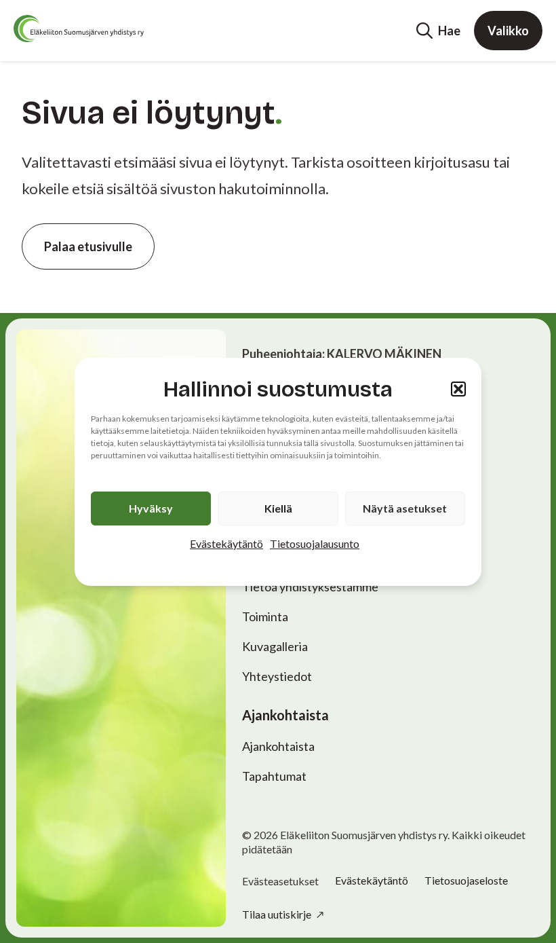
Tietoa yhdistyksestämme (310, 586)
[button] (458, 389)
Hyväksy (151, 508)
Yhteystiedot (277, 676)
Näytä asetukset (405, 508)
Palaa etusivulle (88, 246)
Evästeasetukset (280, 881)
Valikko (508, 30)
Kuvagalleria (275, 646)
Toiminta (265, 616)
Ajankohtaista (278, 746)
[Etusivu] (79, 28)
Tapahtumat (274, 776)
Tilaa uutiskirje (277, 914)
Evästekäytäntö (226, 543)
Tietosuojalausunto (314, 543)
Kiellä (278, 508)
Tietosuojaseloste (466, 880)
